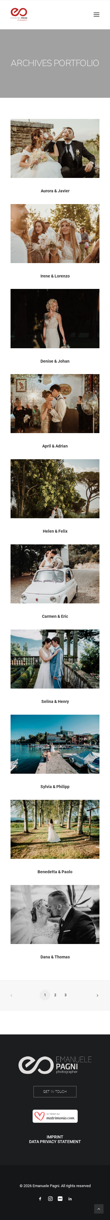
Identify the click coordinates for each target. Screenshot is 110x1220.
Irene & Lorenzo (55, 276)
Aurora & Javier (55, 191)
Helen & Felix (55, 531)
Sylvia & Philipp (55, 786)
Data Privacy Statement (55, 1141)
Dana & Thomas (55, 957)
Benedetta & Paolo (55, 871)
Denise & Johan (55, 361)
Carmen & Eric (55, 616)
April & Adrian (55, 446)
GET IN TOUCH (55, 1092)
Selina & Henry (55, 701)
